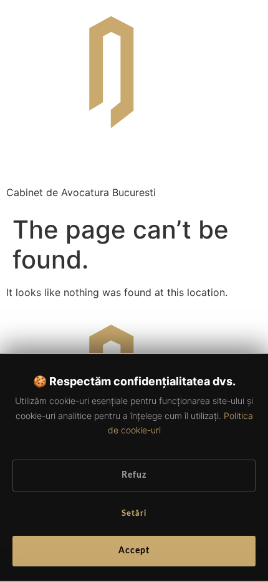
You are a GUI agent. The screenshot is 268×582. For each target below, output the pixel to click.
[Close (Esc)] (254, 13)
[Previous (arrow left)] (22, 291)
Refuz (134, 475)
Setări (134, 514)
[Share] (227, 13)
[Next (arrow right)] (246, 291)
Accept (134, 550)
